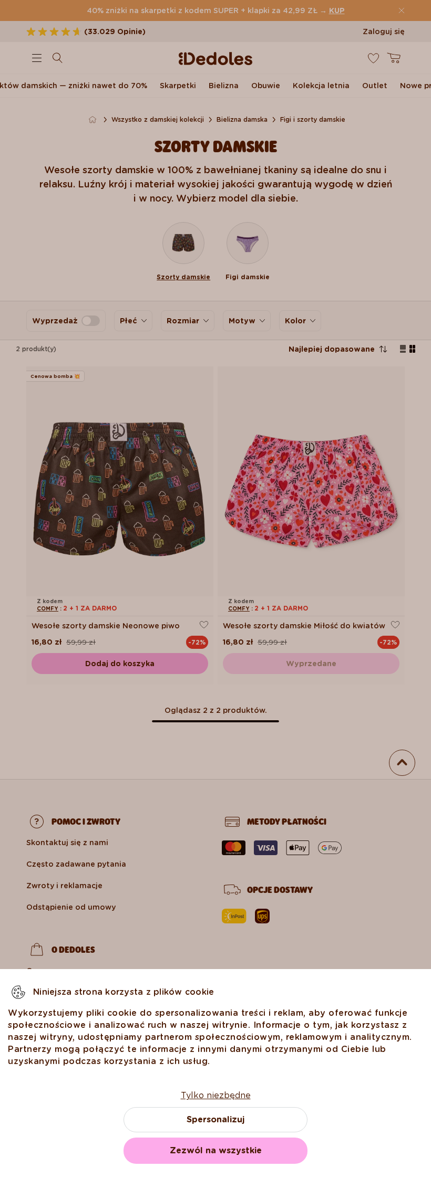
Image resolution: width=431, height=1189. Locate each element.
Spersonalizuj (215, 1119)
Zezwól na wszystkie (216, 1150)
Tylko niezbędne (216, 1095)
